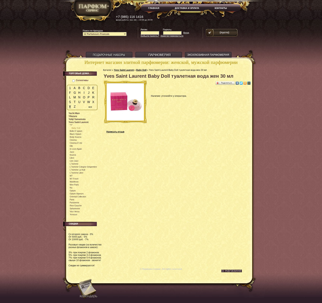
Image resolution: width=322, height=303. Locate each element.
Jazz (72, 152)
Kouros (73, 155)
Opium (73, 191)
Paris (72, 199)
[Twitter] (241, 83)
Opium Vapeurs (77, 193)
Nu (71, 188)
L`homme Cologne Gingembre (83, 167)
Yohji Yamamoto (77, 119)
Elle (71, 146)
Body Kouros (75, 137)
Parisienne (74, 202)
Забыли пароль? (150, 36)
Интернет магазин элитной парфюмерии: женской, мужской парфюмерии (161, 62)
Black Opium (75, 134)
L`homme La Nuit (77, 170)
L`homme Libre (76, 173)
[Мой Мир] (249, 83)
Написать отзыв (115, 131)
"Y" (71, 125)
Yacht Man (74, 113)
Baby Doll (141, 70)
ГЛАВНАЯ (153, 8)
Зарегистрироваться (171, 36)
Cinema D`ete (76, 143)
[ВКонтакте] (237, 83)
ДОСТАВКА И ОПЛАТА (187, 8)
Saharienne (75, 208)
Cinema (73, 140)
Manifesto (74, 182)
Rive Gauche (76, 205)
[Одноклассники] (245, 83)
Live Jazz (74, 161)
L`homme (74, 164)
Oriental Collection (78, 196)
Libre (72, 158)
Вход (186, 32)
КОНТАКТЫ (221, 8)
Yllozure (73, 116)
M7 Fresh (74, 179)
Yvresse (73, 214)
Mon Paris (74, 185)
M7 (71, 176)
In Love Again (76, 149)
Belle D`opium (76, 131)
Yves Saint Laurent (124, 70)
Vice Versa (74, 211)
